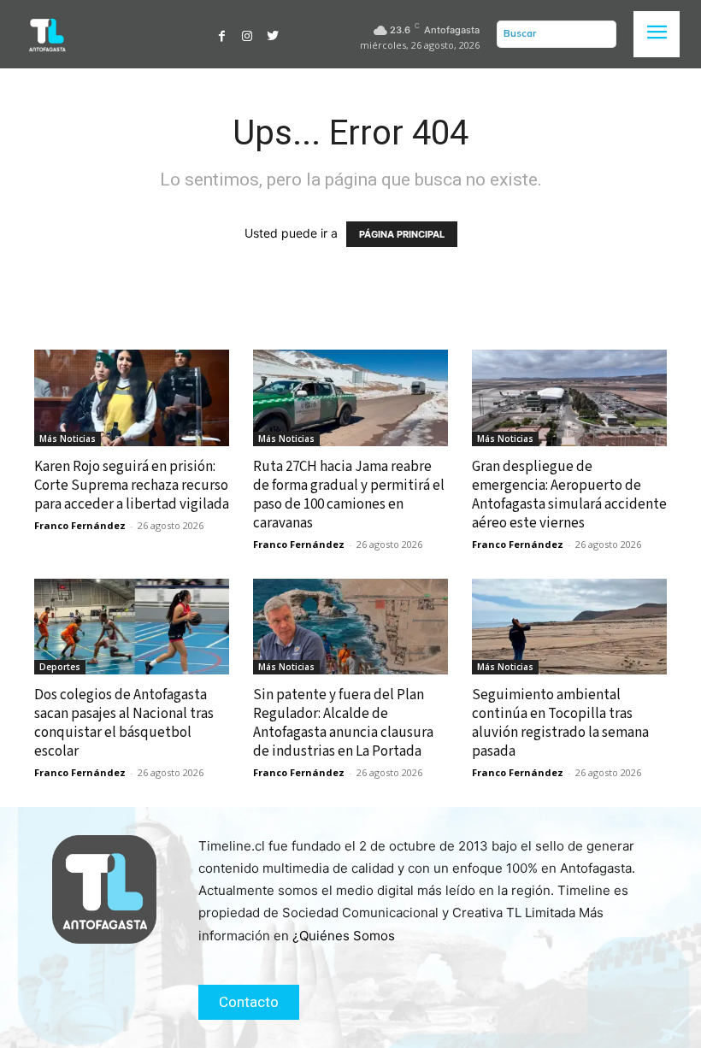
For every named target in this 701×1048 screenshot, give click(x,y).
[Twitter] (272, 34)
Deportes (59, 667)
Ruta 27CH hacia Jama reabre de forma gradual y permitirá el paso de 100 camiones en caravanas (349, 494)
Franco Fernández (80, 525)
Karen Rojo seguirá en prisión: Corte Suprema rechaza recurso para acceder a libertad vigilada (131, 485)
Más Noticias (67, 439)
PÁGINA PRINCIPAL (402, 234)
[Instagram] (247, 34)
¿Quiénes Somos (343, 935)
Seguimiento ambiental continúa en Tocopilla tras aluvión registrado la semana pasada (560, 723)
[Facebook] (222, 34)
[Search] (599, 34)
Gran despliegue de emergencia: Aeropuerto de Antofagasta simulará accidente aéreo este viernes (569, 494)
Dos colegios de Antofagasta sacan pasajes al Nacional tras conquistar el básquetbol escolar (124, 723)
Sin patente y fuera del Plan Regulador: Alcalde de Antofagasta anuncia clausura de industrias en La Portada (343, 723)
